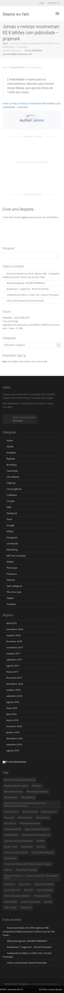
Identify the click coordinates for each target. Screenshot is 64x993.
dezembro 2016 (14, 683)
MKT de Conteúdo (16, 555)
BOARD (40, 840)
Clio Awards (13, 476)
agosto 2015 (12, 750)
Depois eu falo (16, 14)
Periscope (12, 567)
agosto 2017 (12, 665)
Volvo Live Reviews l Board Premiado (25, 300)
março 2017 (12, 671)
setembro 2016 (14, 696)
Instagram (12, 537)
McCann (28, 890)
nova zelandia (45, 890)
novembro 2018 (14, 629)
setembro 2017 (14, 659)
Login (41, 2)
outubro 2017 (13, 653)
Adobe (10, 446)
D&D (9, 507)
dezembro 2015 (14, 738)
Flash (9, 519)
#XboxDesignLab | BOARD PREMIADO (26, 283)
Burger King (10, 846)
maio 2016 (11, 708)
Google (10, 525)
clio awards (10, 858)
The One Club (14, 592)
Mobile (10, 561)
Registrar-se (54, 2)
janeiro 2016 (12, 732)
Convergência (14, 489)
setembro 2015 (14, 744)
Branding (11, 464)
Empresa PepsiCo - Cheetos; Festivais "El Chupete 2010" (31, 877)
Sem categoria (32, 67)
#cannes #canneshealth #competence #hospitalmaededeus (25, 804)
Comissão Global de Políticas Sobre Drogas (27, 864)
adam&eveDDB (12, 829)
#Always (36, 785)
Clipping (11, 482)
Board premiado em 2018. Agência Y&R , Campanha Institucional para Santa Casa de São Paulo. (29, 931)
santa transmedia (30, 901)
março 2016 (12, 720)
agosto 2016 (12, 702)
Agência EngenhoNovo (37, 829)
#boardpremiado (13, 791)
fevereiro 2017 (14, 677)
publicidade (10, 901)
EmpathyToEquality (26, 869)
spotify (48, 901)
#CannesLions (49, 811)
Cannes (40, 846)
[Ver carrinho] (48, 13)
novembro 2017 (14, 647)
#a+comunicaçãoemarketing (19, 779)
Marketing (12, 549)
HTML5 (10, 531)
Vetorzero (25, 907)
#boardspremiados (37, 791)
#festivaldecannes (30, 823)
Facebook (12, 513)
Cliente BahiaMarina (43, 852)
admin (39, 120)
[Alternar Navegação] (57, 14)
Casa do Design (10, 321)
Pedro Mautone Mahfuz (17, 895)
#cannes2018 (30, 811)
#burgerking (27, 797)
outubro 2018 (13, 635)
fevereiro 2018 (14, 641)
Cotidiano (12, 495)
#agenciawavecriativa (16, 785)
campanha (26, 846)
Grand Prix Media (43, 884)
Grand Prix (24, 884)
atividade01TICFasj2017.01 (36, 834)
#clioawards (42, 817)
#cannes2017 (11, 811)
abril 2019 (11, 623)
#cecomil (9, 817)
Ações (10, 440)
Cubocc (8, 869)
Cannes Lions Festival (16, 852)
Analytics (11, 452)
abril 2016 (11, 714)
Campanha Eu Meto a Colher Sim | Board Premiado (33, 294)
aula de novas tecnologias (18, 840)
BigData (11, 458)
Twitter (10, 598)
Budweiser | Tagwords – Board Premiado (28, 288)
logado (25, 217)
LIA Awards (12, 543)
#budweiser (10, 797)
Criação (11, 501)
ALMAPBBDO (11, 834)
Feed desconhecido (17, 762)
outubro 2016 (13, 689)
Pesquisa (12, 573)
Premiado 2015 (42, 895)
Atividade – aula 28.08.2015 (16, 317)
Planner (11, 579)
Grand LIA (9, 884)
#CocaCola (10, 823)
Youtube (11, 604)
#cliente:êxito (25, 817)
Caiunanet (12, 470)
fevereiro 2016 (14, 726)
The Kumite (10, 907)
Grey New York (12, 890)
